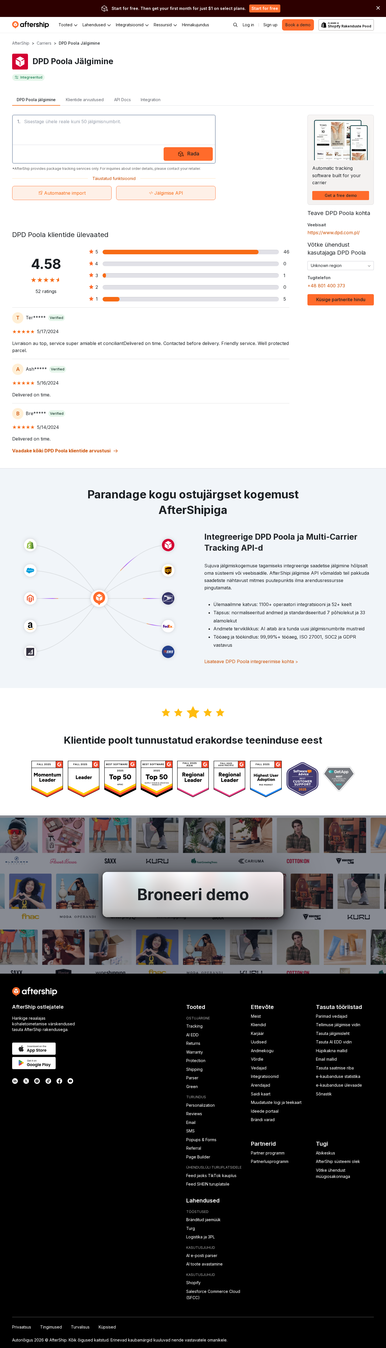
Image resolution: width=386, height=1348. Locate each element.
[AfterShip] (32, 25)
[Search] (235, 25)
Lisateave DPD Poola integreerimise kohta (251, 661)
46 (286, 252)
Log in (248, 24)
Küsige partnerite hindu (340, 299)
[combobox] (340, 265)
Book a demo (298, 24)
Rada (193, 154)
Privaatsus (21, 1327)
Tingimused (51, 1327)
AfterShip (20, 43)
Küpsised (107, 1327)
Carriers (44, 43)
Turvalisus (80, 1327)
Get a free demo (341, 195)
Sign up (270, 24)
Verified (56, 318)
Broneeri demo (193, 894)
